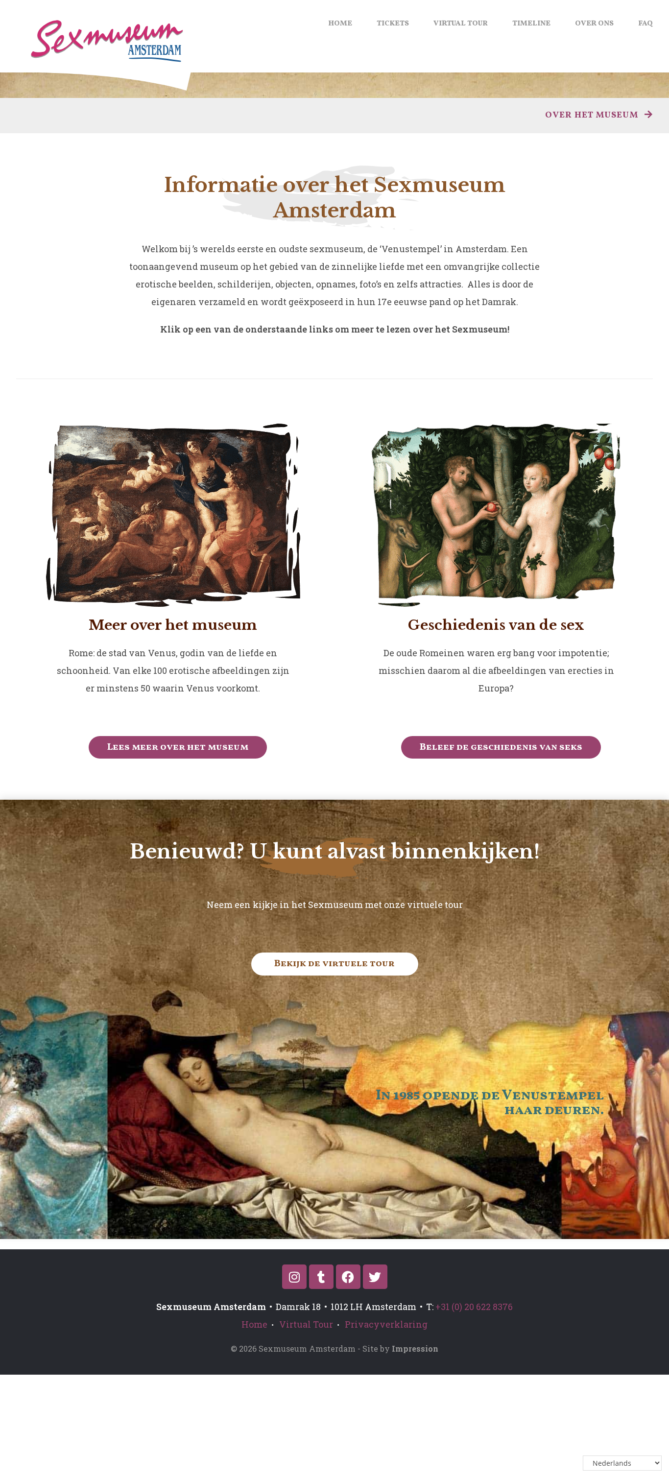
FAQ (645, 24)
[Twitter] (375, 1276)
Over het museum (593, 115)
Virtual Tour (460, 24)
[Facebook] (348, 1276)
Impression (415, 1348)
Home (340, 24)
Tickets (393, 24)
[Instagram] (294, 1276)
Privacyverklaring (386, 1324)
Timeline (531, 24)
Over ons (594, 24)
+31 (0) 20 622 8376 (474, 1306)
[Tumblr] (321, 1276)
